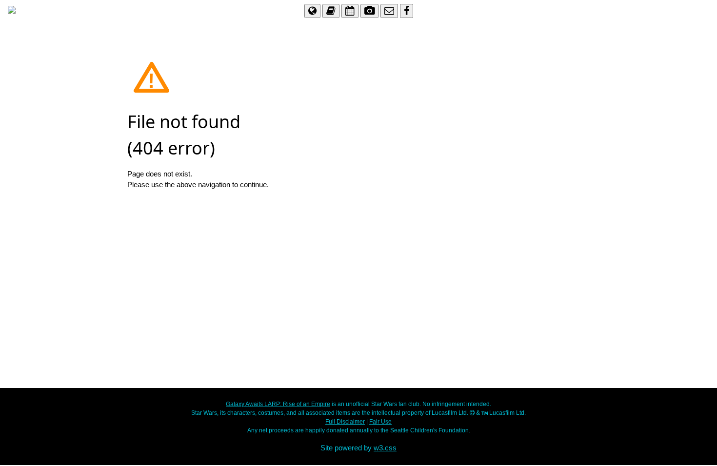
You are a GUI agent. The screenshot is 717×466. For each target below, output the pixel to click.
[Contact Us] (389, 10)
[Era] (312, 10)
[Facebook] (406, 10)
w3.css (385, 448)
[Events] (349, 10)
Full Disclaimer (345, 421)
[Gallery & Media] (369, 10)
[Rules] (330, 10)
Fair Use (380, 421)
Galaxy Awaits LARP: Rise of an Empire (278, 404)
